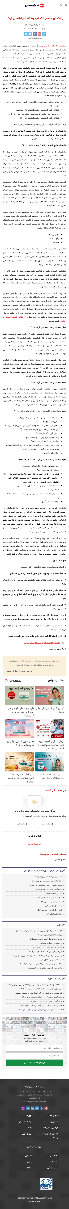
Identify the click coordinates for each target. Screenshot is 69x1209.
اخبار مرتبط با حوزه (56, 978)
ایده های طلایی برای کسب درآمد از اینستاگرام (46, 939)
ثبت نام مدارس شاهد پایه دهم (51, 901)
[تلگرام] (28, 1108)
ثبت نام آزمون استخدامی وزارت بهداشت (47, 876)
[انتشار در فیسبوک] (35, 34)
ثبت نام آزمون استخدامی (53, 893)
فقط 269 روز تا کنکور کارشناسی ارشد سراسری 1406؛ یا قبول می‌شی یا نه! (35, 984)
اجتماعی (28, 1156)
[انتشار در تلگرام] (26, 34)
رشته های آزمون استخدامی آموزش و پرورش (46, 881)
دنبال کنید (21, 824)
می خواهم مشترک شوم (34, 1062)
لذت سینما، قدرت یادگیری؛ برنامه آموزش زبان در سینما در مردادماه (38, 993)
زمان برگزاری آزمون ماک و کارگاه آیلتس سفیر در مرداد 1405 (41, 989)
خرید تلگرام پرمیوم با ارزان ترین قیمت (48, 959)
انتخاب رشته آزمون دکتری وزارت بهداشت (47, 897)
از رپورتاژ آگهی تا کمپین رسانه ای (48, 1136)
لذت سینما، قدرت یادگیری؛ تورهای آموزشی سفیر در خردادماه (40, 1009)
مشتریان (54, 1122)
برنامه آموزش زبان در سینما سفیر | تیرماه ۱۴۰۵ (45, 1001)
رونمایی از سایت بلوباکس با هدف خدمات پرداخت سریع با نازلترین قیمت (36, 955)
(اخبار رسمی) (43, 46)
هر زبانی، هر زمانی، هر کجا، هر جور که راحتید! (45, 951)
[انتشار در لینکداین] (44, 34)
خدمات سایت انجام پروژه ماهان (51, 943)
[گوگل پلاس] (46, 1108)
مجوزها (29, 1115)
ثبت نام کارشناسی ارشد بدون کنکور (49, 910)
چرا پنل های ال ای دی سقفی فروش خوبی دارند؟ (44, 968)
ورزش (29, 1162)
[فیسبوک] (42, 1108)
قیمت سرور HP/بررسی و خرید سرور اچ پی (47, 947)
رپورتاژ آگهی (27, 1134)
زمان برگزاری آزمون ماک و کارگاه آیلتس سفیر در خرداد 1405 (41, 1005)
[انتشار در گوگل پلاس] (39, 34)
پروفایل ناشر (26, 671)
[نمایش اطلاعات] (34, 844)
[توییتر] (37, 1108)
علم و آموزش (60, 859)
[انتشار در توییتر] (30, 34)
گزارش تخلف (12, 671)
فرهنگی (54, 1162)
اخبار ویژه (60, 925)
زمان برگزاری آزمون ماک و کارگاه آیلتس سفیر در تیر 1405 (42, 997)
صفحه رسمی (46, 824)
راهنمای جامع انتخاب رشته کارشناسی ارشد (42, 643)
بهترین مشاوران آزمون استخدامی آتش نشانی (46, 885)
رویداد (29, 1168)
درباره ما (54, 1115)
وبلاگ (29, 1128)
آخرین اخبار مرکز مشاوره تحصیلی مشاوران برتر (44, 871)
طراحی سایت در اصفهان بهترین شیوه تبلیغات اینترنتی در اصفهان (39, 930)
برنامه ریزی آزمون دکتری (53, 905)
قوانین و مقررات (50, 1128)
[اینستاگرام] (23, 1108)
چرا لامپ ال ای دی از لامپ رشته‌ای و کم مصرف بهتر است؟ (41, 963)
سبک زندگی (52, 1168)
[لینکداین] (32, 1108)
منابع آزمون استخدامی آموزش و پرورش (48, 889)
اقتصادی (53, 1156)
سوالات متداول (25, 1122)
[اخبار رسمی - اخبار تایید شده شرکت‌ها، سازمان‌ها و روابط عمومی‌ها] (34, 5)
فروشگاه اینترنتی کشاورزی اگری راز (50, 935)
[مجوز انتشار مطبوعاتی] (46, 1184)
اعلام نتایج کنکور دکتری (53, 914)
